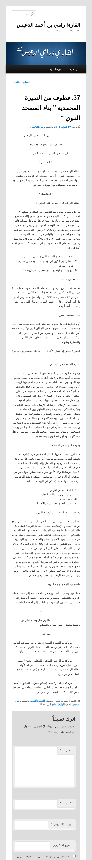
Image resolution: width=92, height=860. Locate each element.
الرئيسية (74, 69)
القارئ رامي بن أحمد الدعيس (48, 24)
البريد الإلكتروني (62, 824)
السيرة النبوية (37, 700)
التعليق (66, 750)
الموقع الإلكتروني (62, 845)
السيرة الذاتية (57, 69)
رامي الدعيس (37, 127)
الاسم (66, 803)
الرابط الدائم (58, 704)
